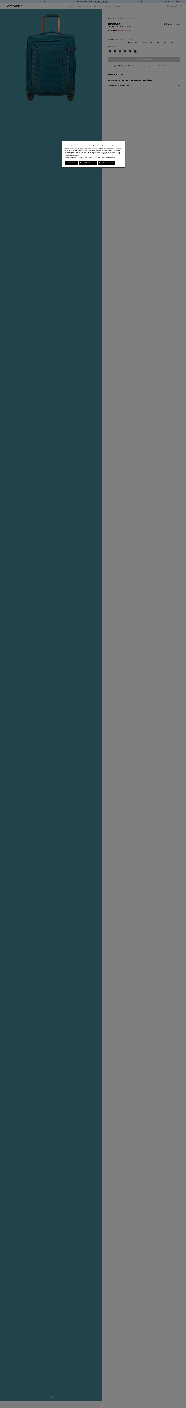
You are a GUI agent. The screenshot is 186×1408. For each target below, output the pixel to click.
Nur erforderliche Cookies (88, 162)
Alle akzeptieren (71, 162)
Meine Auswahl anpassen (106, 162)
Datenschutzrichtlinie (93, 157)
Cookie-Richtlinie (110, 157)
